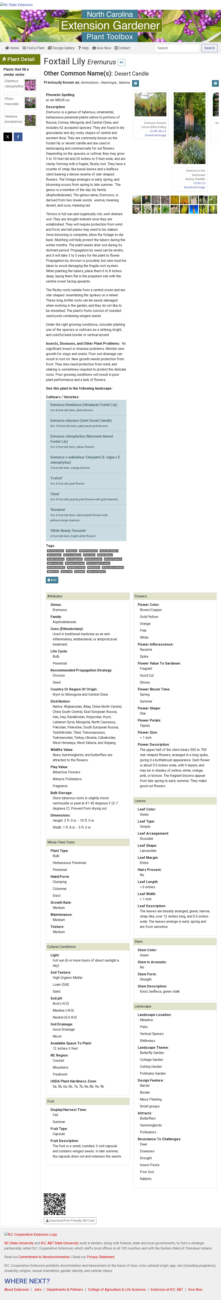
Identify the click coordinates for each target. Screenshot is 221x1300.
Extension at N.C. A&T (167, 1289)
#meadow (79, 571)
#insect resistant (56, 567)
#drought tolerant (113, 559)
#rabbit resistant (56, 559)
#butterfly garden (93, 559)
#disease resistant (75, 563)
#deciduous (93, 567)
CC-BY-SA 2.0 (158, 131)
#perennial (53, 571)
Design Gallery (63, 48)
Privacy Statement (100, 1257)
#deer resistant (55, 563)
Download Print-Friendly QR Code (71, 1220)
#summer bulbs (55, 551)
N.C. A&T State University (60, 1243)
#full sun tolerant (72, 555)
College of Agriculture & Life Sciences (117, 1289)
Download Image (155, 135)
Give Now (103, 48)
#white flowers (105, 555)
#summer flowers (109, 551)
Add (53, 580)
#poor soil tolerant (96, 571)
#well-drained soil (88, 551)
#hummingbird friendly (98, 563)
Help (85, 48)
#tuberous (72, 551)
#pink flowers (54, 555)
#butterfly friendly (76, 567)
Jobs (38, 1289)
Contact (124, 48)
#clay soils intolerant (113, 567)
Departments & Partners (65, 1289)
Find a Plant (35, 48)
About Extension (16, 1289)
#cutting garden (74, 559)
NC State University (19, 1243)
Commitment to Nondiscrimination (44, 1257)
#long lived (67, 571)
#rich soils (89, 555)
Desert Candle (132, 73)
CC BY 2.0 (199, 183)
